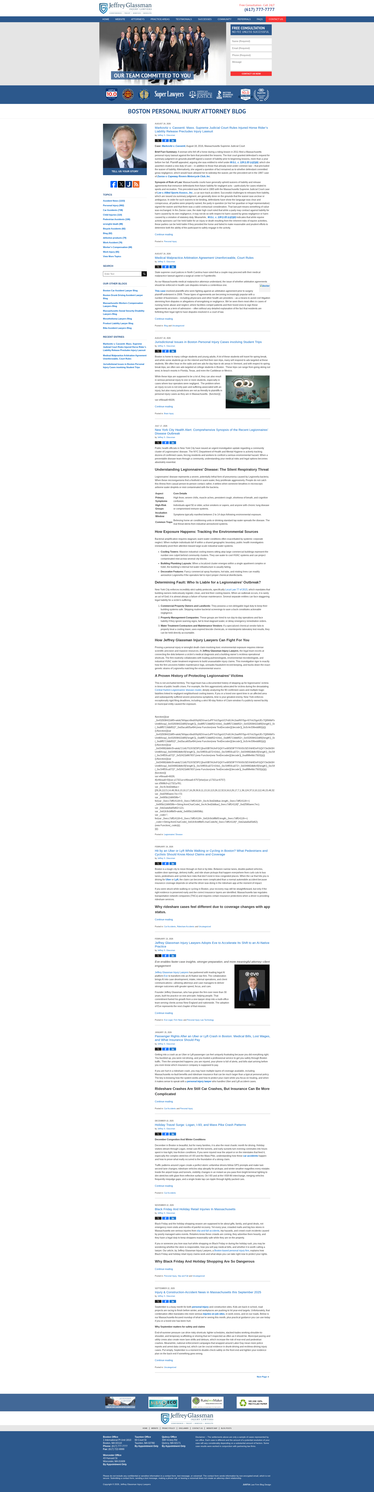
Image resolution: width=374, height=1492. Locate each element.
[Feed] (136, 184)
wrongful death (113, 224)
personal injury (200, 1307)
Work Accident (112, 242)
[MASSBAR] (163, 1402)
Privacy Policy (168, 1428)
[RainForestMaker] (207, 1402)
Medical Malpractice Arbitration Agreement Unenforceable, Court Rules (204, 257)
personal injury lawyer (199, 1081)
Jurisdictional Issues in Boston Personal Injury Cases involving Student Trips (208, 342)
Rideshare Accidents (185, 926)
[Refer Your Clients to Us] (120, 1402)
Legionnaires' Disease (173, 834)
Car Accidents (170, 926)
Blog (166, 326)
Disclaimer (183, 1428)
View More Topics (112, 256)
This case (160, 291)
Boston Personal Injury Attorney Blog (125, 8)
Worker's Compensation (117, 247)
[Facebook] (113, 184)
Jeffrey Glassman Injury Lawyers (135, 1484)
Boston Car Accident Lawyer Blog (120, 290)
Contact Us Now (251, 74)
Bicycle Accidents (114, 228)
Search (144, 273)
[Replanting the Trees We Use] (253, 1402)
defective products (114, 238)
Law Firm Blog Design (257, 1484)
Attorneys (137, 19)
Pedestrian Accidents (116, 219)
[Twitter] (121, 184)
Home (105, 19)
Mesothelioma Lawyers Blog (117, 318)
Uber (168, 879)
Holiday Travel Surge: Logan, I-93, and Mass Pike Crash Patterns (200, 1124)
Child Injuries (112, 215)
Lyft (176, 879)
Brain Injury (169, 413)
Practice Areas (160, 19)
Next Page (262, 1377)
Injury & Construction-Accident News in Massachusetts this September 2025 (208, 1292)
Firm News (178, 1020)
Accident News (114, 201)
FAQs (260, 19)
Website (120, 19)
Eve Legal (168, 1020)
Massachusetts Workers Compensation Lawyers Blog (123, 305)
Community (224, 19)
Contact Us (276, 19)
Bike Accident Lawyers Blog (117, 328)
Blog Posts (226, 1428)
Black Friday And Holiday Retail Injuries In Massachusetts (195, 1209)
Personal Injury (170, 241)
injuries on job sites (214, 1314)
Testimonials (184, 19)
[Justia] (128, 184)
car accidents (250, 1156)
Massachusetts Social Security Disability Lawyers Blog (123, 312)
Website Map (211, 1428)
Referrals (244, 19)
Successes (205, 19)
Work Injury (111, 252)
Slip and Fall (183, 1276)
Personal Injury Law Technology (200, 1020)
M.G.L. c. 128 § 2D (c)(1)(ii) (222, 217)
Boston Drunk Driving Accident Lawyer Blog (123, 297)
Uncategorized (178, 326)
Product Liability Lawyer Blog (118, 323)
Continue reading (164, 234)
